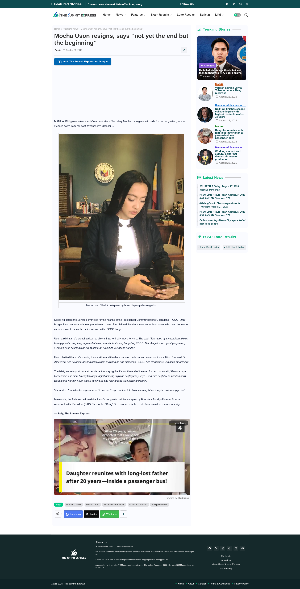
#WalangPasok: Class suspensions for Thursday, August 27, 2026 (220, 205)
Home (107, 14)
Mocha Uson (92, 504)
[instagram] (240, 4)
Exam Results (160, 14)
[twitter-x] (216, 548)
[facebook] (209, 548)
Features (137, 14)
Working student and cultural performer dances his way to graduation (227, 155)
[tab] (106, 14)
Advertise (226, 560)
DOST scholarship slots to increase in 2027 (114, 4)
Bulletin (205, 14)
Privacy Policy (241, 583)
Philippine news (70, 29)
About (191, 583)
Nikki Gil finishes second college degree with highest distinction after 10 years (230, 113)
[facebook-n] (227, 4)
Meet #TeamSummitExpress (226, 564)
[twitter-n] (233, 4)
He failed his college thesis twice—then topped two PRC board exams (220, 71)
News (119, 14)
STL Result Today (235, 247)
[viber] (236, 548)
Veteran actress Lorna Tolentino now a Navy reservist (228, 90)
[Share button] (123, 514)
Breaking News (73, 504)
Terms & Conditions (220, 583)
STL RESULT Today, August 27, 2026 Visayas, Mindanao (219, 188)
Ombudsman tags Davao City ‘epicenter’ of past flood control (222, 222)
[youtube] (242, 548)
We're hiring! (226, 568)
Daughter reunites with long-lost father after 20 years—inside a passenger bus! (229, 134)
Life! (218, 14)
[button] (237, 15)
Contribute (226, 556)
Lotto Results (186, 14)
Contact (202, 583)
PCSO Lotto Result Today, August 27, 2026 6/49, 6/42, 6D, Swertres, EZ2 (222, 196)
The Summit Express (74, 583)
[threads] (247, 4)
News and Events (138, 504)
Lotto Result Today (209, 247)
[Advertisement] (122, 91)
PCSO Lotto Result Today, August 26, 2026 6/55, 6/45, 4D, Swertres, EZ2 (222, 214)
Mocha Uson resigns (114, 504)
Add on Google (83, 61)
